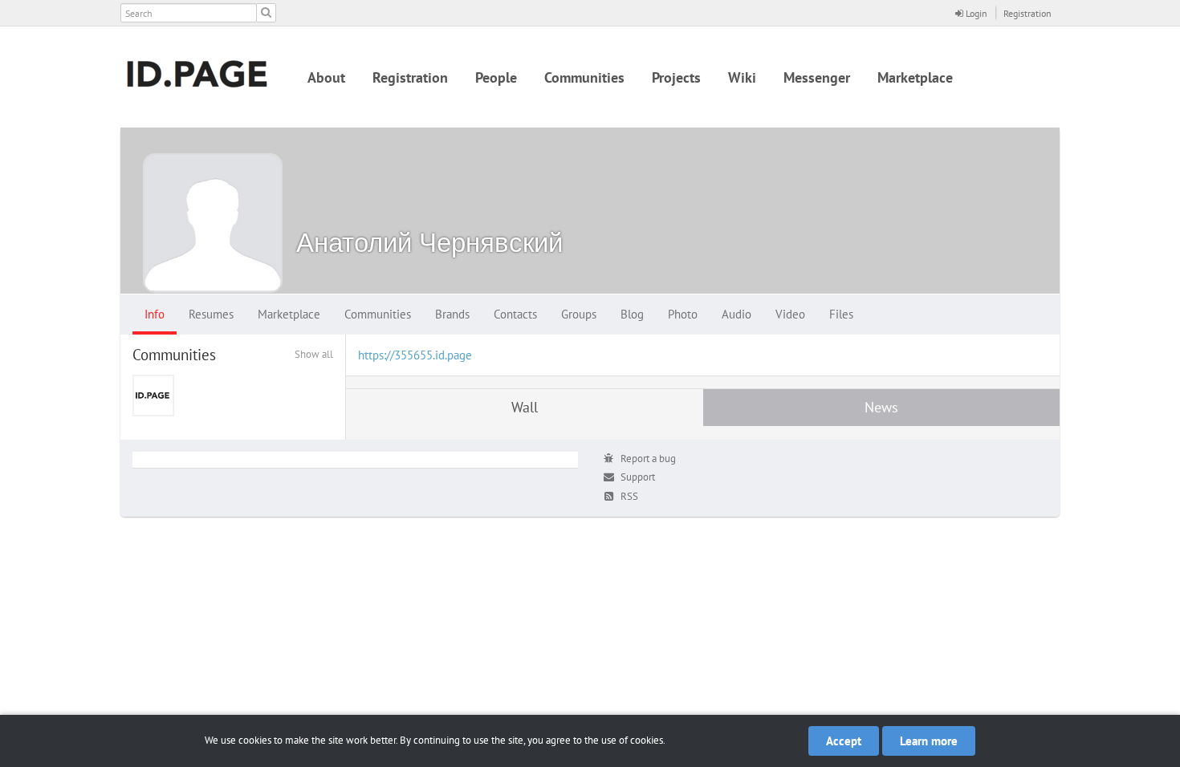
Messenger (816, 77)
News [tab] (881, 407)
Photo (683, 314)
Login (975, 13)
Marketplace (915, 77)
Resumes (211, 314)
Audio (736, 314)
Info (154, 314)
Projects (676, 77)
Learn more (929, 741)
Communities (584, 77)
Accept (843, 741)
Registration (1027, 13)
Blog (632, 314)
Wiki (742, 77)
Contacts (515, 314)
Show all (314, 354)
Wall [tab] (524, 407)
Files (841, 314)
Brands (452, 314)
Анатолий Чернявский (429, 242)
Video (790, 314)
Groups (578, 314)
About (326, 77)
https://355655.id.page (415, 355)
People (496, 77)
